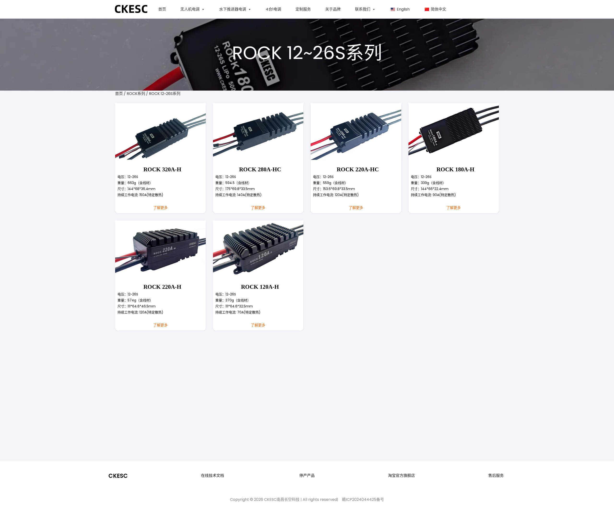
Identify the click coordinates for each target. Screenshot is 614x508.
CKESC (118, 476)
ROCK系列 (136, 93)
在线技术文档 (212, 475)
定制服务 (303, 9)
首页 (162, 9)
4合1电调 (273, 9)
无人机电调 (190, 9)
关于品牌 (333, 9)
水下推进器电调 (232, 9)
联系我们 (362, 9)
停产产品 (307, 475)
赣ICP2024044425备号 (362, 499)
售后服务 (496, 475)
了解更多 (160, 207)
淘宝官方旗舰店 (401, 475)
